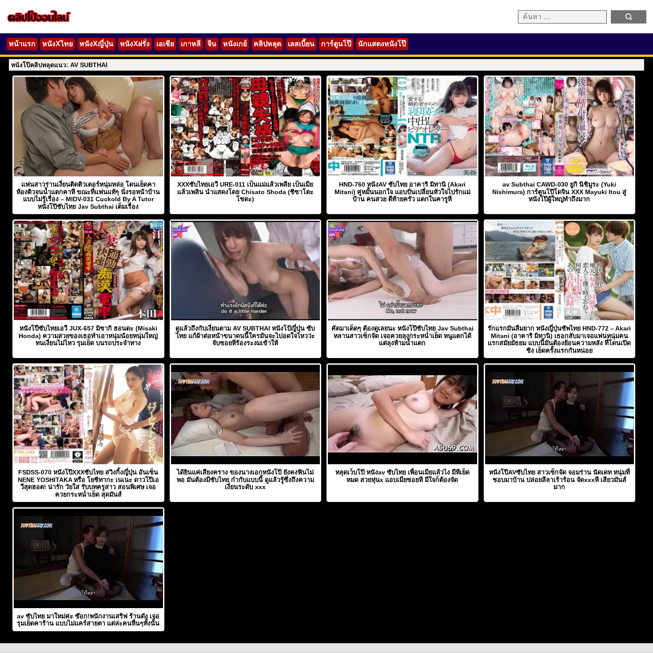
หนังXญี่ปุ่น (96, 44)
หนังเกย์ (235, 44)
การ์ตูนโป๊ (336, 44)
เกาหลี (191, 44)
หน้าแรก (22, 44)
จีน (211, 44)
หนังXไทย (57, 44)
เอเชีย (165, 44)
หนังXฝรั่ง (135, 44)
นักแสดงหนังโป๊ (382, 44)
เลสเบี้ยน (301, 44)
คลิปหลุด (267, 44)
